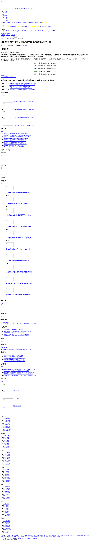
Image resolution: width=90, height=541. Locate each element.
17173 (2, 38)
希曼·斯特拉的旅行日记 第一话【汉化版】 (14, 359)
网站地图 (5, 532)
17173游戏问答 (56, 536)
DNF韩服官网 (6, 525)
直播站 (40, 22)
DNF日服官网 (6, 526)
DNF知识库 (6, 531)
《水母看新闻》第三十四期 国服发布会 (17, 203)
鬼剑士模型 (6, 504)
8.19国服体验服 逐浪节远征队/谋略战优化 (14, 329)
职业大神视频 (6, 458)
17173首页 (9, 535)
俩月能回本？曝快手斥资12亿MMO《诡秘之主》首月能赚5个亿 (19, 372)
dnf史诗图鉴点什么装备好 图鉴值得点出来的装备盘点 (23, 89)
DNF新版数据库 (7, 429)
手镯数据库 (6, 474)
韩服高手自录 (6, 454)
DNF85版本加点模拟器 (32, 22)
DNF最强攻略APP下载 (49, 31)
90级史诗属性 (4, 347)
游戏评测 (13, 35)
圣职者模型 (6, 512)
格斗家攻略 (6, 441)
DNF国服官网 (6, 521)
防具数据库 (6, 471)
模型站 (5, 15)
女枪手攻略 (6, 440)
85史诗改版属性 (35, 26)
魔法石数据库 (6, 480)
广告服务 (14, 538)
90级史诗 (44, 22)
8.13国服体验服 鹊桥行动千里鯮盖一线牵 (14, 332)
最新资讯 (3, 22)
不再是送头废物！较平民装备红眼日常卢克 (19, 272)
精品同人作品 (6, 489)
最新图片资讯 (6, 487)
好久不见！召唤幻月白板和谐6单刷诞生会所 (19, 283)
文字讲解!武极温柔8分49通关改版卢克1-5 (18, 260)
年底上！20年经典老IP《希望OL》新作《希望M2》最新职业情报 (20, 375)
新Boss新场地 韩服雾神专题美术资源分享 (14, 355)
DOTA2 (43, 536)
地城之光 (73, 535)
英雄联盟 (84, 535)
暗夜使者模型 (6, 514)
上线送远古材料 (14, 324)
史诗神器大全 (6, 463)
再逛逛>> (3, 75)
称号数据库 (6, 472)
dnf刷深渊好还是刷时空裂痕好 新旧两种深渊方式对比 (23, 83)
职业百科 (5, 17)
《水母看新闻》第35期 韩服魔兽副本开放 (18, 192)
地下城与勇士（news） (10, 38)
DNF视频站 (15, 535)
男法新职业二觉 (20, 349)
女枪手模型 (6, 508)
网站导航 (35, 538)
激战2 (26, 536)
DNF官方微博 (6, 522)
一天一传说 (14, 31)
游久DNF (43, 535)
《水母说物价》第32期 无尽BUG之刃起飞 (18, 238)
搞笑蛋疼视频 (6, 461)
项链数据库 (6, 475)
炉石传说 (21, 535)
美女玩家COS (6, 494)
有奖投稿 (5, 20)
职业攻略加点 (6, 423)
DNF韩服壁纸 (6, 498)
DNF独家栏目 (43, 26)
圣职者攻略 (6, 444)
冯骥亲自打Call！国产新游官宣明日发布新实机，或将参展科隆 (19, 369)
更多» (2, 131)
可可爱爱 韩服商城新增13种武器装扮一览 (14, 358)
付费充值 (7, 33)
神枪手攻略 (6, 437)
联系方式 (24, 538)
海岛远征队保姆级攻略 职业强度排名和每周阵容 (16, 133)
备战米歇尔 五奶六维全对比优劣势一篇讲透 (15, 139)
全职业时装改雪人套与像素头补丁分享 (13, 145)
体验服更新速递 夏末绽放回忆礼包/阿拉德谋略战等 (16, 334)
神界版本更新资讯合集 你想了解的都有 (13, 356)
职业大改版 (6, 26)
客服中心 (29, 538)
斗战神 (16, 536)
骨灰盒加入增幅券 (5, 324)
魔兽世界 (6, 536)
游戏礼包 (3, 33)
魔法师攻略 (6, 438)
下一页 (4, 77)
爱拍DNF (68, 535)
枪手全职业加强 (4, 349)
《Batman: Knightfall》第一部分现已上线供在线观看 (16, 371)
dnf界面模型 (6, 515)
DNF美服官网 (6, 528)
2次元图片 (5, 495)
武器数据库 (6, 470)
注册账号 (3, 35)
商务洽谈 (19, 538)
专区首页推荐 (6, 420)
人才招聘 (8, 538)
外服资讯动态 (6, 421)
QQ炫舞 (31, 536)
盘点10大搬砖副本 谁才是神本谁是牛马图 (14, 147)
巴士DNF (48, 535)
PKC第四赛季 (12, 349)
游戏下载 (8, 35)
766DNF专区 (49, 536)
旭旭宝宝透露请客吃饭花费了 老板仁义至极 (15, 141)
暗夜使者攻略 (6, 446)
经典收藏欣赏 (6, 455)
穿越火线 (79, 535)
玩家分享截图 (6, 488)
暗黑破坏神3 (21, 536)
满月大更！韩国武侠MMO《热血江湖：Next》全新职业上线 (18, 374)
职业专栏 (24, 22)
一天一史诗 (29, 31)
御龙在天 (11, 536)
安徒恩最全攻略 (7, 31)
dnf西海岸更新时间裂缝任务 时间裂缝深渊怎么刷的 (22, 85)
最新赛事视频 (6, 464)
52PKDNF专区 (55, 535)
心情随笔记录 (6, 426)
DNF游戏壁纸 (6, 497)
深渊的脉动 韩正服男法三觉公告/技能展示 (14, 361)
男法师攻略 (6, 447)
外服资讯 (8, 22)
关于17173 (3, 538)
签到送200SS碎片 (31, 324)
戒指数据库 (6, 477)
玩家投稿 (13, 22)
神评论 (28, 45)
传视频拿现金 (12, 26)
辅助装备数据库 (7, 478)
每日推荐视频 (6, 452)
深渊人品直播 (6, 460)
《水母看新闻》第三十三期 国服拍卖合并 (18, 226)
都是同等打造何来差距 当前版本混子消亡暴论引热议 (17, 136)
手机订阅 (24, 45)
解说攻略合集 (6, 457)
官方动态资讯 (6, 427)
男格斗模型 (6, 511)
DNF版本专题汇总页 (38, 31)
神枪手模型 (6, 505)
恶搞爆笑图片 (6, 491)
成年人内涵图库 (22, 31)
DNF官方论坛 (6, 524)
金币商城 (50, 26)
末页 (7, 77)
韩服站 (5, 14)
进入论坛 (5, 18)
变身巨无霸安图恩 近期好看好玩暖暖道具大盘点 (16, 138)
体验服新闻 (19, 26)
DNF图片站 (18, 22)
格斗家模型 (6, 509)
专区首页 (5, 11)
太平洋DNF (62, 535)
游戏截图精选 (6, 492)
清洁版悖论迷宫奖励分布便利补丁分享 (13, 142)
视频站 (5, 12)
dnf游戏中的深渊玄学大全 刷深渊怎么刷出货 (21, 88)
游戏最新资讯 (6, 418)
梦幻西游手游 (37, 536)
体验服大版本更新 (5, 322)
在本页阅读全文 (12, 77)
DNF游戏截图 (6, 430)
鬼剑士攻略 (6, 435)
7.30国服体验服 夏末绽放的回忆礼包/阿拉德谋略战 (16, 335)
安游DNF (38, 535)
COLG (25, 535)
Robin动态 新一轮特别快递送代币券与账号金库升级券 (17, 331)
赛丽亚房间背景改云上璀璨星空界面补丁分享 (15, 144)
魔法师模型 (6, 507)
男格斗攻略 (6, 443)
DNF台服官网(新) (7, 529)
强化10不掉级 (27, 349)
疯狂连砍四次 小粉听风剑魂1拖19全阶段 (18, 294)
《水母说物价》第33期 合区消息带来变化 (18, 215)
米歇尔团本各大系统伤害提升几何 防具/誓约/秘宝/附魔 (17, 135)
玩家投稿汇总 (6, 424)
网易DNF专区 (31, 535)
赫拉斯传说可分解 (22, 324)
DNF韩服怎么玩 (27, 26)
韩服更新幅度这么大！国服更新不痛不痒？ (19, 249)
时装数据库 (6, 481)
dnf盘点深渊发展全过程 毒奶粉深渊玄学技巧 (20, 86)
